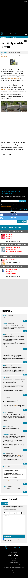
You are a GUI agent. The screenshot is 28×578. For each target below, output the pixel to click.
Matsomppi (5, 323)
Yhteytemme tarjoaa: (14, 552)
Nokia (25, 221)
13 (25, 41)
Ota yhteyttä (14, 560)
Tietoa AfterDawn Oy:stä (14, 562)
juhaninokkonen (6, 434)
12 (24, 466)
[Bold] (4, 512)
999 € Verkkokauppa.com (14, 251)
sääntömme (18, 204)
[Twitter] (17, 53)
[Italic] (7, 512)
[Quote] (11, 512)
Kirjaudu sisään (5, 503)
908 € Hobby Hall (11, 249)
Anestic (4, 352)
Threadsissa (22, 55)
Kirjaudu (25, 1)
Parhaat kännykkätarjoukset (11, 228)
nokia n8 (7, 480)
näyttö (17, 381)
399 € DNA (9, 236)
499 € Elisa (9, 238)
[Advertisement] (14, 17)
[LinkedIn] (19, 53)
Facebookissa (16, 55)
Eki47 (4, 466)
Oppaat (10, 37)
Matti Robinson (4, 52)
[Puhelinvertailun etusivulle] (14, 547)
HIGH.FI (14, 572)
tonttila (4, 426)
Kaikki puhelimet (3, 37)
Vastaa (25, 320)
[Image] (21, 512)
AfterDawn (14, 570)
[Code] (18, 512)
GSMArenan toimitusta (13, 78)
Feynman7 (4, 412)
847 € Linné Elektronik (13, 247)
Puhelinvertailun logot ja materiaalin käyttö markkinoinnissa (14, 567)
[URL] (14, 512)
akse (3, 398)
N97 (13, 337)
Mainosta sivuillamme (14, 558)
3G (6, 339)
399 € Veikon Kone (11, 269)
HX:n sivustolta (18, 153)
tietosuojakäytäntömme (6, 206)
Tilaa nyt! (22, 201)
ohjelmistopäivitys (20, 221)
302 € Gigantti (10, 259)
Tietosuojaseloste (14, 565)
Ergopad (4, 315)
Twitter (14, 218)
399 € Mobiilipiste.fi (12, 273)
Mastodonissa (4, 56)
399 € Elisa (9, 234)
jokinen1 (4, 486)
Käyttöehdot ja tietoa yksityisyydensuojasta (14, 564)
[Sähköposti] (16, 53)
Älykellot (14, 37)
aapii (4, 334)
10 (24, 434)
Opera (16, 405)
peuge (4, 377)
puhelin (18, 455)
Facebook (14, 215)
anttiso (4, 453)
